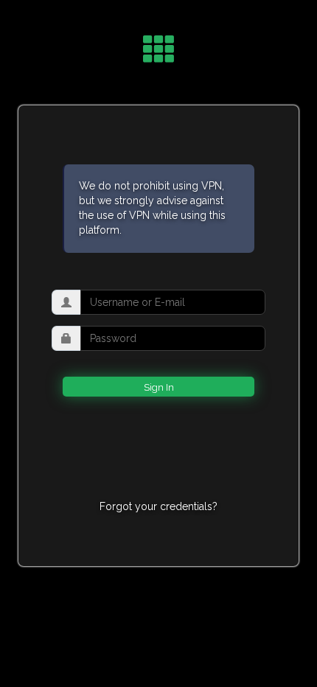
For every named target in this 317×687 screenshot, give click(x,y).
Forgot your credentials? (158, 506)
